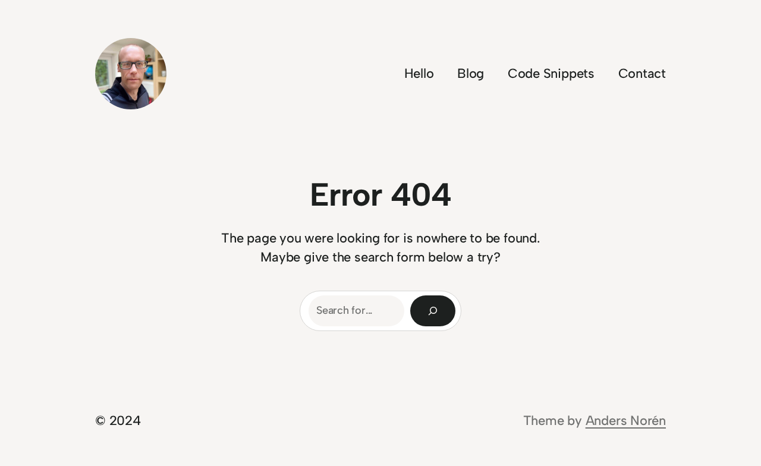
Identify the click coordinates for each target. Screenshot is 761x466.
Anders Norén (626, 421)
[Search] (432, 310)
